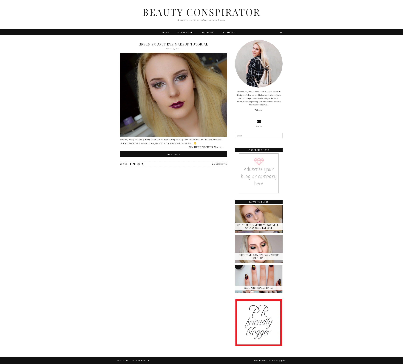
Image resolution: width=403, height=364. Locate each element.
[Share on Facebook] (130, 164)
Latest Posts (185, 32)
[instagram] (281, 32)
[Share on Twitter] (134, 164)
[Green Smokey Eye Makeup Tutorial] (173, 95)
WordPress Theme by (270, 361)
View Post (173, 154)
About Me (208, 32)
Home (165, 32)
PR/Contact (229, 32)
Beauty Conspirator (201, 12)
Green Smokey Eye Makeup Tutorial (173, 44)
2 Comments (219, 163)
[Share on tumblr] (142, 164)
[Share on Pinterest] (139, 164)
